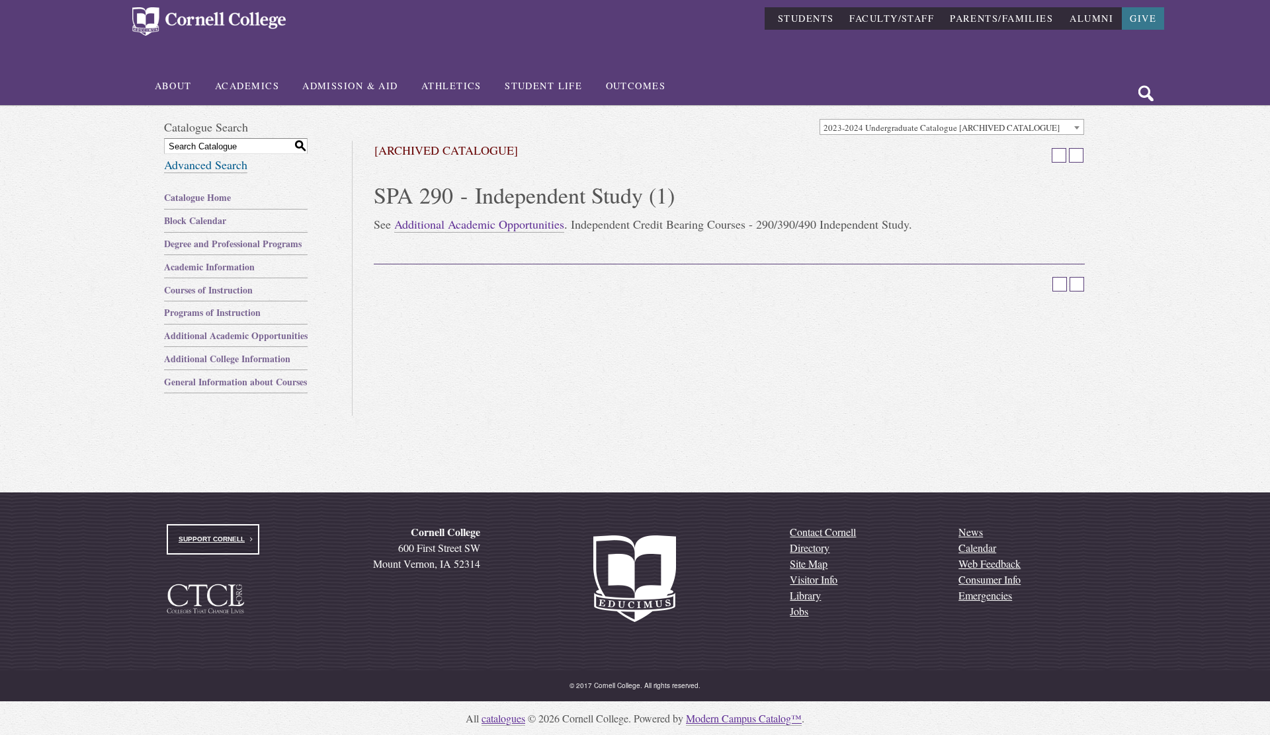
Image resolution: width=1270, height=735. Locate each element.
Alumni (1091, 18)
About (173, 85)
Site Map (808, 563)
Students (806, 18)
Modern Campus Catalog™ (744, 718)
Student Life (543, 85)
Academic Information (209, 267)
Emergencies (985, 595)
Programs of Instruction (212, 312)
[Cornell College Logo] (209, 21)
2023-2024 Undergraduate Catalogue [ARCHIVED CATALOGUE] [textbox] (942, 128)
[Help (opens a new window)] (1076, 155)
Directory (809, 548)
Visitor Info (813, 579)
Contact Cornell (823, 532)
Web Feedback (989, 563)
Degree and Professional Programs (233, 244)
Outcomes (636, 85)
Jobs (799, 611)
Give (1143, 18)
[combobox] (952, 127)
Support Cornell (212, 539)
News (970, 532)
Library (805, 595)
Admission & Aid (350, 85)
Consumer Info (989, 579)
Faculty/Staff (891, 18)
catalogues (503, 718)
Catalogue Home (197, 197)
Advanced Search (205, 165)
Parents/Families (1001, 18)
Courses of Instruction (208, 290)
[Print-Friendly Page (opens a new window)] (1059, 155)
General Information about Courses (235, 382)
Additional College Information (227, 359)
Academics (247, 85)
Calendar (977, 548)
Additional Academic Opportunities (236, 335)
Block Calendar (195, 220)
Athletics (451, 85)
